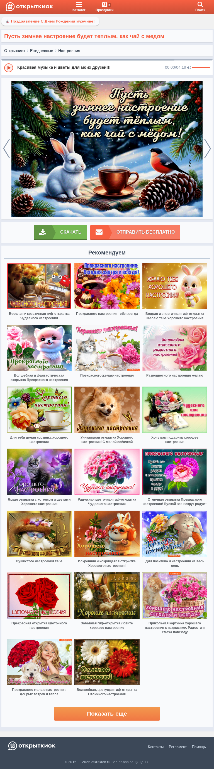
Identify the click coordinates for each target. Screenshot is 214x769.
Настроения (69, 50)
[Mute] (189, 68)
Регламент (178, 747)
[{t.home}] (32, 745)
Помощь (199, 747)
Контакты (156, 747)
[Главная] (29, 7)
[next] (207, 149)
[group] (107, 67)
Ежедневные (41, 50)
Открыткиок (14, 50)
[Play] (8, 67)
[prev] (6, 149)
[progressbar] (201, 68)
